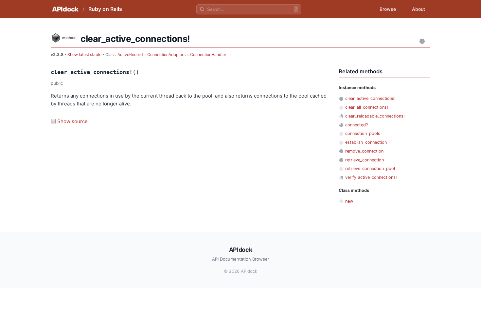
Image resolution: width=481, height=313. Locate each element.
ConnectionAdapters (166, 54)
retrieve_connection (364, 159)
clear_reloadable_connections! (375, 116)
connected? (356, 124)
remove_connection (364, 151)
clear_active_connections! (370, 98)
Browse (388, 9)
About (418, 9)
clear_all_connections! (366, 107)
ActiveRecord (130, 54)
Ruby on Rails (105, 9)
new (349, 201)
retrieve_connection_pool (370, 168)
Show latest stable (84, 54)
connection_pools (362, 133)
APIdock (65, 9)
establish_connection (366, 142)
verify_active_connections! (371, 177)
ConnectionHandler (208, 54)
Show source (72, 121)
